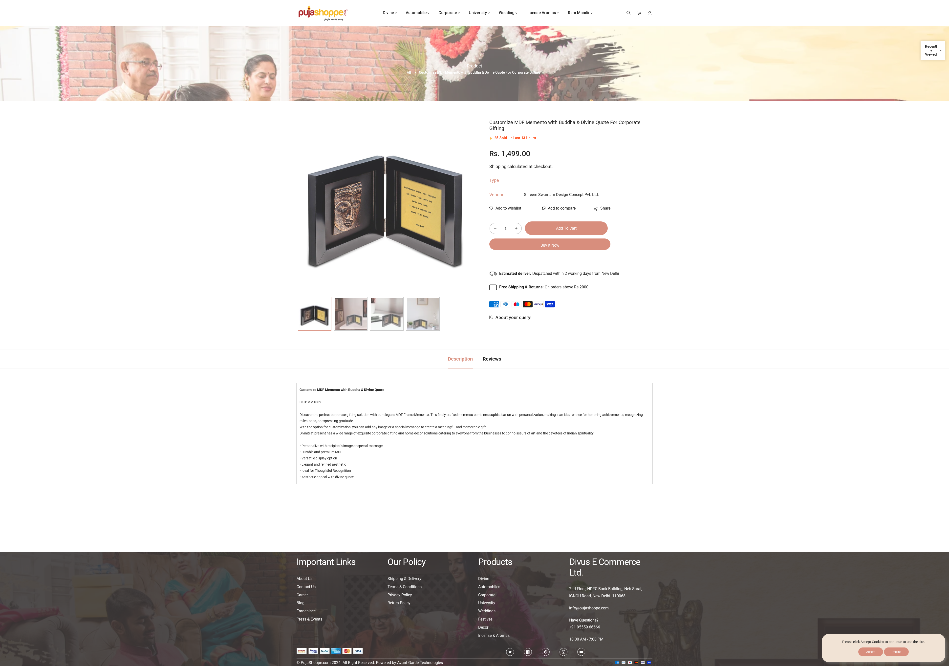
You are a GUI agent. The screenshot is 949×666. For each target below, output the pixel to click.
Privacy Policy (400, 595)
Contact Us (306, 586)
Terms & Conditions (405, 586)
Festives (485, 619)
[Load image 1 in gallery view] (314, 314)
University (486, 603)
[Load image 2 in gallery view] (350, 314)
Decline (896, 652)
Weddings (487, 611)
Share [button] (605, 208)
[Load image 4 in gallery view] (423, 314)
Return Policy (399, 603)
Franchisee (306, 611)
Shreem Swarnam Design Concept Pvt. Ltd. (561, 194)
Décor (483, 627)
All (409, 72)
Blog (300, 603)
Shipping (497, 166)
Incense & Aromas (494, 635)
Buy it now (549, 245)
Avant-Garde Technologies (420, 662)
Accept (870, 652)
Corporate (486, 595)
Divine (483, 578)
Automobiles (489, 586)
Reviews (492, 359)
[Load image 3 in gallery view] (387, 314)
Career (302, 595)
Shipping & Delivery (404, 578)
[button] (628, 13)
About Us (304, 578)
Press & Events (309, 619)
